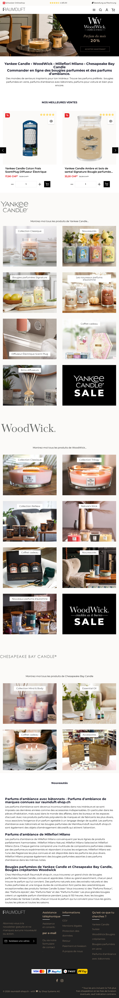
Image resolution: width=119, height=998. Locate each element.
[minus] (12, 185)
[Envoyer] (34, 942)
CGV (64, 921)
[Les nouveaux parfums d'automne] (89, 293)
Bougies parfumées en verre (103, 947)
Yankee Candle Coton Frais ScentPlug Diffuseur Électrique (25, 171)
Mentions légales (72, 926)
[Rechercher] (100, 10)
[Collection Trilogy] (89, 476)
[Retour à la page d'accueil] (14, 10)
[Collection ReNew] (30, 522)
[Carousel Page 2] (114, 37)
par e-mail (49, 934)
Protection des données (70, 934)
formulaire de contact (49, 946)
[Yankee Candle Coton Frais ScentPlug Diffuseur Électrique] (30, 139)
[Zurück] (110, 54)
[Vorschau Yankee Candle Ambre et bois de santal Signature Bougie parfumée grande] (111, 122)
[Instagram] (62, 982)
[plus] (40, 185)
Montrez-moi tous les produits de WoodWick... (59, 448)
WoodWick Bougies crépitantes (103, 937)
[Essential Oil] (89, 704)
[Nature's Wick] (89, 522)
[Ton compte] (107, 10)
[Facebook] (57, 982)
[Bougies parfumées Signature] (30, 293)
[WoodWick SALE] (89, 615)
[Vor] (116, 54)
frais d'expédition (84, 992)
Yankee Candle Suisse (100, 928)
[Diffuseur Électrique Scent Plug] (30, 340)
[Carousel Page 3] (114, 40)
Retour (66, 941)
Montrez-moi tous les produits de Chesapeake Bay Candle (59, 677)
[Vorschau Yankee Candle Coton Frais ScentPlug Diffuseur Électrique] (51, 122)
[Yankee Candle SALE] (89, 386)
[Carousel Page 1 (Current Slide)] (114, 34)
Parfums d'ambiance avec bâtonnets (104, 957)
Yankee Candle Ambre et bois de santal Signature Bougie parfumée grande (88, 171)
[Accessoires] (89, 751)
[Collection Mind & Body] (30, 704)
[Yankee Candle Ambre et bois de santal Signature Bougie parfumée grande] (89, 139)
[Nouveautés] (89, 247)
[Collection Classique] (30, 247)
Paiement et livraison (74, 947)
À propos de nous (72, 952)
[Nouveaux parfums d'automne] (30, 615)
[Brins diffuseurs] (30, 386)
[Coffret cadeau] (89, 340)
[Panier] (113, 10)
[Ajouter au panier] (47, 185)
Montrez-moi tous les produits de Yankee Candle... (59, 222)
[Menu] (94, 10)
